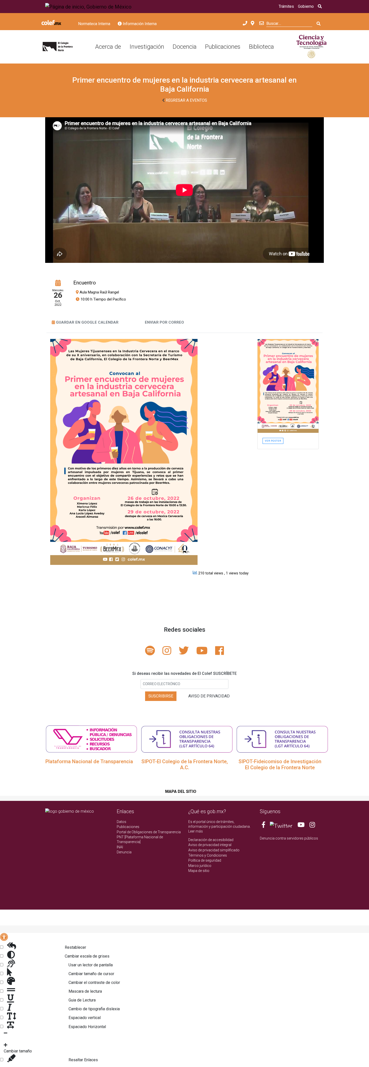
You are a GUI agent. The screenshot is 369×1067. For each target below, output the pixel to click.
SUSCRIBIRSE (160, 696)
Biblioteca (261, 46)
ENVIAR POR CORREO (164, 322)
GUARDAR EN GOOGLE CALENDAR (87, 322)
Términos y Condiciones (207, 855)
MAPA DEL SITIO (180, 791)
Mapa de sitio (198, 871)
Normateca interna (94, 23)
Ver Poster (273, 440)
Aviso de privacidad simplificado (213, 850)
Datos (121, 822)
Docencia (185, 46)
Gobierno (306, 6)
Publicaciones (222, 46)
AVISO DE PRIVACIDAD (209, 696)
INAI (120, 847)
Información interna (139, 23)
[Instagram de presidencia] (312, 826)
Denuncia (124, 852)
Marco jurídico (199, 866)
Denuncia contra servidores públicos (289, 838)
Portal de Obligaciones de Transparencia (149, 832)
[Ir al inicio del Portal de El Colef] (58, 46)
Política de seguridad (204, 860)
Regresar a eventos (186, 100)
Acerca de (108, 46)
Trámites (286, 6)
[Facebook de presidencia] (264, 826)
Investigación (147, 46)
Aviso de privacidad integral (209, 845)
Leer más (195, 831)
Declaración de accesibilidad (210, 840)
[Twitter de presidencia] (281, 826)
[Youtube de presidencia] (300, 826)
